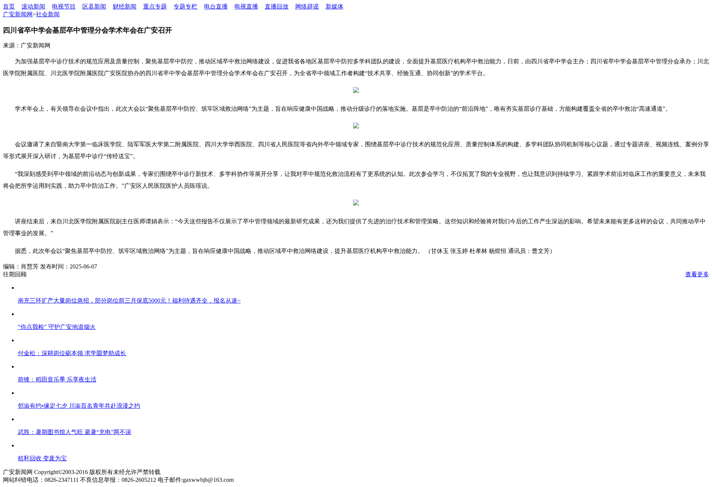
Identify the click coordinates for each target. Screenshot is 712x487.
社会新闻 (48, 14)
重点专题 (155, 6)
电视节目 (64, 6)
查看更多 (697, 274)
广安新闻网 (18, 14)
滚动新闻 (33, 6)
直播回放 (277, 6)
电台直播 (216, 6)
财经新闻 (124, 6)
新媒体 (334, 6)
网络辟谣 (307, 6)
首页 (9, 6)
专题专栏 (185, 6)
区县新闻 (94, 6)
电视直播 (246, 6)
